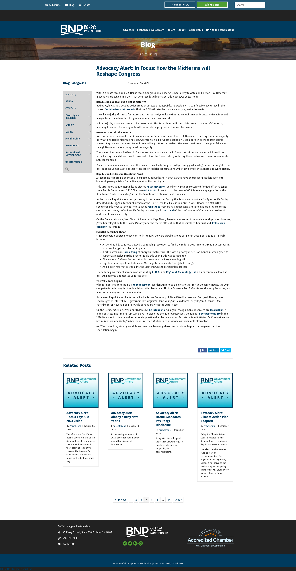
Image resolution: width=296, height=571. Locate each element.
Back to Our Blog (148, 54)
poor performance (209, 313)
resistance (154, 206)
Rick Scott (150, 190)
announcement (141, 284)
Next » (178, 499)
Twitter (7, 569)
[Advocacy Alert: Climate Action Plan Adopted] (215, 390)
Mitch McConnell (156, 186)
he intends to (157, 310)
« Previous (120, 499)
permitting (130, 252)
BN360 (69, 101)
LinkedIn (17, 569)
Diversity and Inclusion (72, 116)
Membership (196, 30)
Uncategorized (73, 161)
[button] (179, 5)
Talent (171, 30)
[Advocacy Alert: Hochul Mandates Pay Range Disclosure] (170, 390)
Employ (69, 124)
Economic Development (150, 30)
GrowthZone (177, 563)
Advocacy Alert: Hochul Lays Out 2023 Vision (77, 417)
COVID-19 (70, 108)
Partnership (72, 145)
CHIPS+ (156, 272)
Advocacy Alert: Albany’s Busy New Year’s (124, 417)
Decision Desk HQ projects (120, 109)
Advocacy (128, 30)
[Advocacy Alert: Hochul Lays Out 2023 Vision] (81, 390)
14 (169, 499)
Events (69, 131)
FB (1, 569)
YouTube (27, 569)
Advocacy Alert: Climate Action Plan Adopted (214, 417)
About (182, 30)
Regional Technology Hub (181, 272)
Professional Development (73, 153)
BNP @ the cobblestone (220, 30)
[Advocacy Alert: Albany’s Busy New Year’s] (125, 390)
